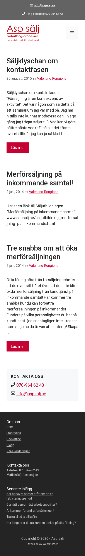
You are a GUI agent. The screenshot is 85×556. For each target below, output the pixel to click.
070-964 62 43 (54, 13)
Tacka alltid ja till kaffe (22, 516)
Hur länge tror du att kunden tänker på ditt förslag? (41, 523)
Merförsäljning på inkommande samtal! (40, 178)
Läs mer (18, 147)
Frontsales (14, 433)
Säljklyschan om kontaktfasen (32, 65)
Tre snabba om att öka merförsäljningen (42, 252)
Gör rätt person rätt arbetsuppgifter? (32, 504)
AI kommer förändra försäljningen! (30, 510)
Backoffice (14, 439)
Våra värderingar (18, 451)
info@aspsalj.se (44, 5)
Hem (10, 427)
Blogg (10, 445)
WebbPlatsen (50, 544)
